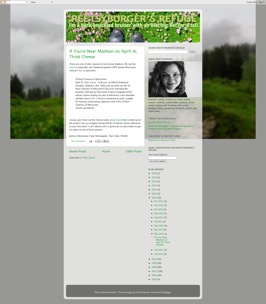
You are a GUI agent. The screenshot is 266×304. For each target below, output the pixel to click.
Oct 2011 (159, 209)
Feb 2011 (159, 250)
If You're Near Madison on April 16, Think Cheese (162, 241)
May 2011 (159, 225)
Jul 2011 (158, 221)
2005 (154, 279)
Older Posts (133, 151)
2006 (154, 275)
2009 (154, 263)
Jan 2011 (159, 254)
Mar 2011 (159, 234)
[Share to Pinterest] (107, 141)
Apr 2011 (159, 230)
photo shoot (116, 120)
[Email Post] (90, 141)
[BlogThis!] (99, 141)
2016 (154, 177)
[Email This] (96, 141)
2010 (154, 259)
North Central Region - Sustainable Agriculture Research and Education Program (170, 127)
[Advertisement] (187, 213)
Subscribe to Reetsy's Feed (161, 140)
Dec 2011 (159, 201)
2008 (154, 267)
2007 (154, 271)
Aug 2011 (159, 217)
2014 (154, 185)
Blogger (167, 292)
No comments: (78, 141)
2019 (154, 173)
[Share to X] (101, 141)
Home (106, 151)
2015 (154, 181)
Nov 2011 (159, 205)
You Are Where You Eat (159, 122)
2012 (154, 194)
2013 (154, 190)
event (72, 67)
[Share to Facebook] (104, 141)
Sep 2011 (159, 213)
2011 (154, 198)
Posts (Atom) (89, 158)
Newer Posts (77, 151)
